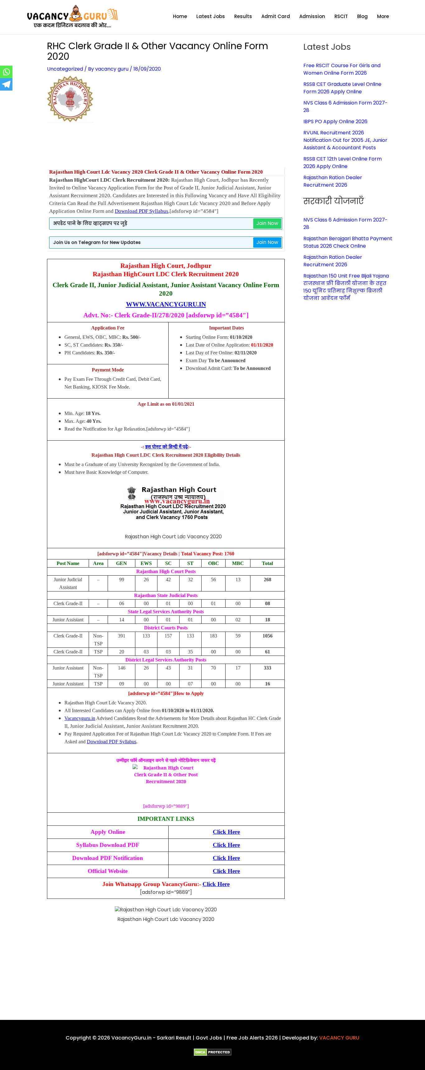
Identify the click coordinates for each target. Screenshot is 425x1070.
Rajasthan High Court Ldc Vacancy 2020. (105, 702)
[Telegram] (6, 84)
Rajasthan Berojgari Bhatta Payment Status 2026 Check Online (347, 242)
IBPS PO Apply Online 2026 (335, 121)
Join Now (267, 223)
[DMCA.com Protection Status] (212, 1052)
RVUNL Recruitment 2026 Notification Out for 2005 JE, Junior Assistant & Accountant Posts (345, 140)
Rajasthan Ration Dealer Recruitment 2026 (332, 181)
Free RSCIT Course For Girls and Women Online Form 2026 (342, 69)
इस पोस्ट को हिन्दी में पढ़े (166, 446)
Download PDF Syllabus (141, 211)
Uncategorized (65, 68)
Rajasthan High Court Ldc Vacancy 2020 (96, 172)
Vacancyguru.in (79, 718)
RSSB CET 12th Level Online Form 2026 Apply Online (342, 162)
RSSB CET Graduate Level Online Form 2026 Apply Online (342, 88)
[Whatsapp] (6, 72)
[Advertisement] (166, 149)
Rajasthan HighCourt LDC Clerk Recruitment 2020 (166, 274)
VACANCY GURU (339, 1037)
